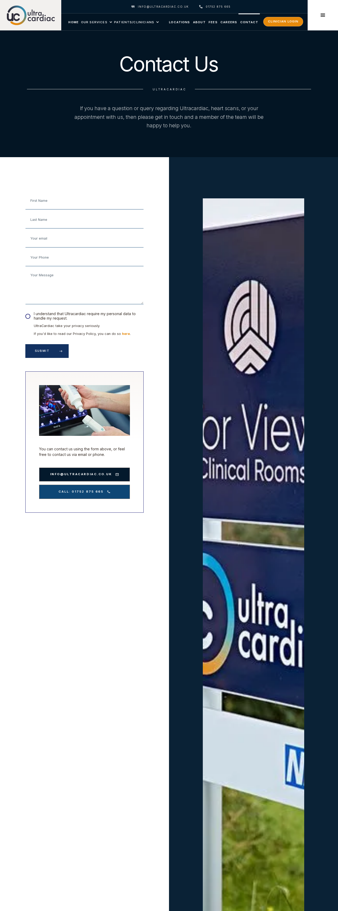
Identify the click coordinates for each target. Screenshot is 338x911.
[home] (30, 15)
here (126, 334)
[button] (96, 21)
